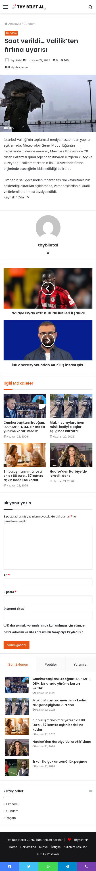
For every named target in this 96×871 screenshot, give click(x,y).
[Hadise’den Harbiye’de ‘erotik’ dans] (71, 455)
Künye (43, 847)
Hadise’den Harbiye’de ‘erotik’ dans (68, 473)
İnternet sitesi (14, 609)
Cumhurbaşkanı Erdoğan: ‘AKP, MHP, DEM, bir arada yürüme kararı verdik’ (24, 426)
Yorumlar (80, 664)
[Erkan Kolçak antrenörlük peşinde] (17, 767)
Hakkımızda (28, 847)
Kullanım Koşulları (75, 847)
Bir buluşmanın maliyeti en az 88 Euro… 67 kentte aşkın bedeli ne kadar (23, 475)
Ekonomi (12, 804)
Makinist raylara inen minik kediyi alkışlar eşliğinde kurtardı (67, 426)
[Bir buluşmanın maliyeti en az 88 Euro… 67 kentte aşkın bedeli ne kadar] (25, 455)
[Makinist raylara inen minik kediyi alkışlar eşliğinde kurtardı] (71, 406)
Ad (7, 575)
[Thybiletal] (29, 6)
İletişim (56, 847)
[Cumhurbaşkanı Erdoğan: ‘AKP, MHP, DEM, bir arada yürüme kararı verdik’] (25, 406)
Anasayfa (14, 23)
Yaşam (11, 818)
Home (13, 847)
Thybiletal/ (80, 840)
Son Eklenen (18, 664)
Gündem (29, 23)
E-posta (10, 592)
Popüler (51, 664)
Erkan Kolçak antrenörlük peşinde (60, 761)
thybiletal (16, 60)
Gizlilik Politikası (48, 854)
